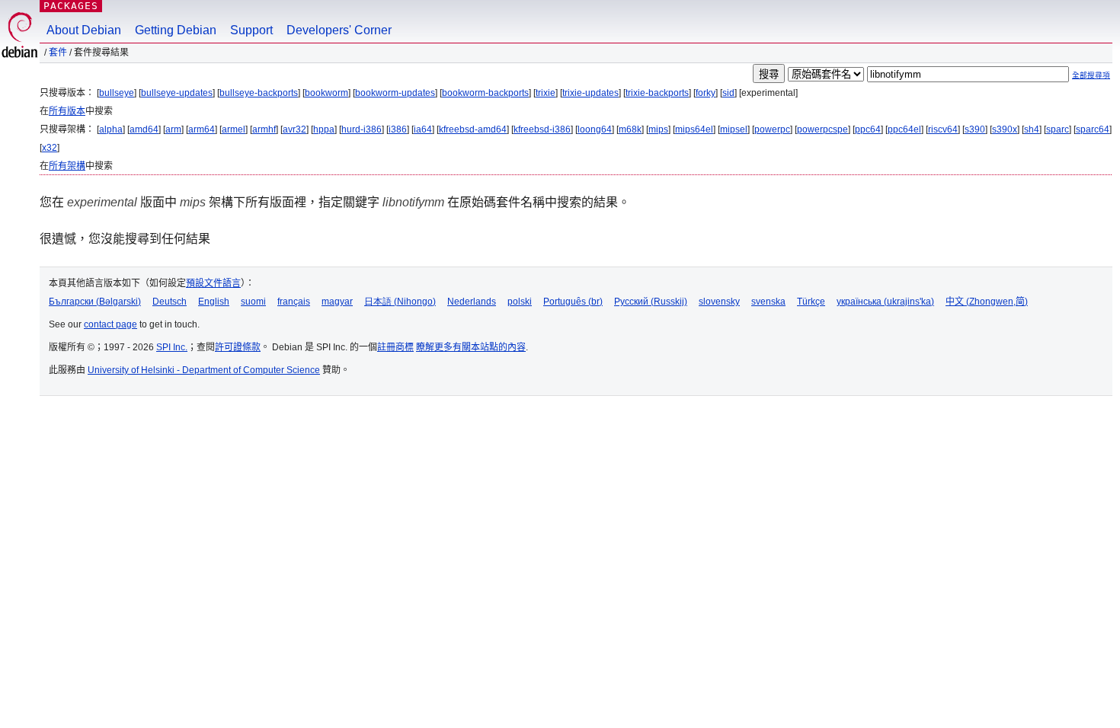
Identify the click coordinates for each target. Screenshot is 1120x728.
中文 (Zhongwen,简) (987, 301)
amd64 (144, 129)
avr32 (294, 129)
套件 (58, 52)
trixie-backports (657, 93)
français (293, 301)
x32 (49, 147)
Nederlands (471, 301)
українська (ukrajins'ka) (885, 301)
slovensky (719, 301)
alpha (111, 129)
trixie (545, 93)
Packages (70, 5)
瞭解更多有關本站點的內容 (471, 347)
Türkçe (811, 301)
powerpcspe (822, 129)
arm (173, 129)
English (213, 301)
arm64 (201, 129)
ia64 (423, 129)
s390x (1004, 129)
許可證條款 (238, 347)
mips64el (694, 129)
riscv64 (943, 129)
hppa (323, 129)
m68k (630, 129)
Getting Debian (175, 30)
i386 (398, 129)
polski (519, 301)
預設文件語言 (213, 283)
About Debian (83, 30)
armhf (264, 129)
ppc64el (904, 129)
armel (233, 129)
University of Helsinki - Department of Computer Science (204, 370)
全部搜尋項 (1091, 75)
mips (658, 129)
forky (705, 93)
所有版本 (67, 111)
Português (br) (573, 301)
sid (728, 93)
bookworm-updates (395, 93)
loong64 (595, 129)
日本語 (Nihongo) (400, 301)
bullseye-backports (258, 93)
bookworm (326, 93)
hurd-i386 (361, 129)
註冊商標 (395, 347)
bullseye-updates (177, 93)
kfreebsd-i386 (542, 129)
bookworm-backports (485, 93)
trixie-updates (590, 93)
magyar (337, 301)
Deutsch (169, 301)
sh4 (1031, 129)
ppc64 (868, 129)
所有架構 (67, 166)
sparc (1057, 129)
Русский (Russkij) (650, 301)
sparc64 (1092, 129)
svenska (768, 301)
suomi (253, 301)
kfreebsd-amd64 (473, 129)
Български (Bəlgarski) (95, 301)
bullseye (116, 93)
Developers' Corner (339, 30)
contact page (110, 324)
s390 (975, 129)
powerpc (772, 129)
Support (251, 30)
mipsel (733, 129)
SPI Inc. (171, 347)
